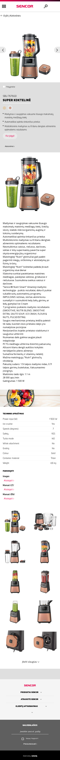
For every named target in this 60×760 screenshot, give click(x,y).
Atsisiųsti (8, 480)
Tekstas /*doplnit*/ (32, 738)
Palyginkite (10, 87)
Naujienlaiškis (30, 725)
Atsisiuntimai (9, 146)
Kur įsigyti (10, 136)
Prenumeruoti (29, 744)
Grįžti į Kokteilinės (12, 16)
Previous (3, 50)
